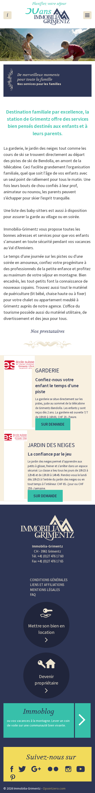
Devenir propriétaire (46, 679)
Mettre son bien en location (46, 629)
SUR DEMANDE (53, 424)
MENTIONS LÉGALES (45, 590)
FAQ (33, 594)
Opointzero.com (54, 788)
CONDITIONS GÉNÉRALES (49, 580)
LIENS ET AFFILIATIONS (47, 584)
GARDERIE (47, 370)
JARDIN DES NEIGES (51, 445)
